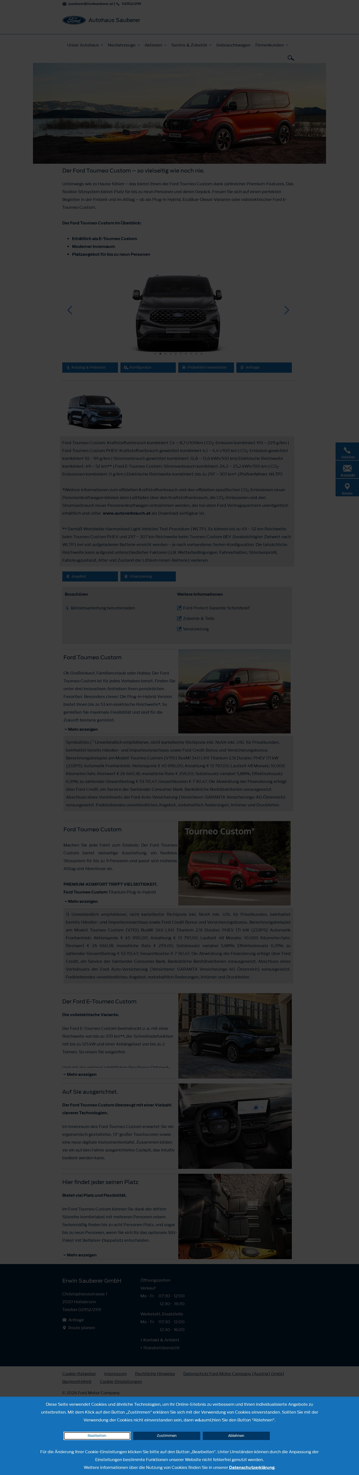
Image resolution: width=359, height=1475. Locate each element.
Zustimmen (167, 1435)
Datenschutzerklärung (252, 1467)
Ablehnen (236, 1435)
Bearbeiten (97, 1435)
